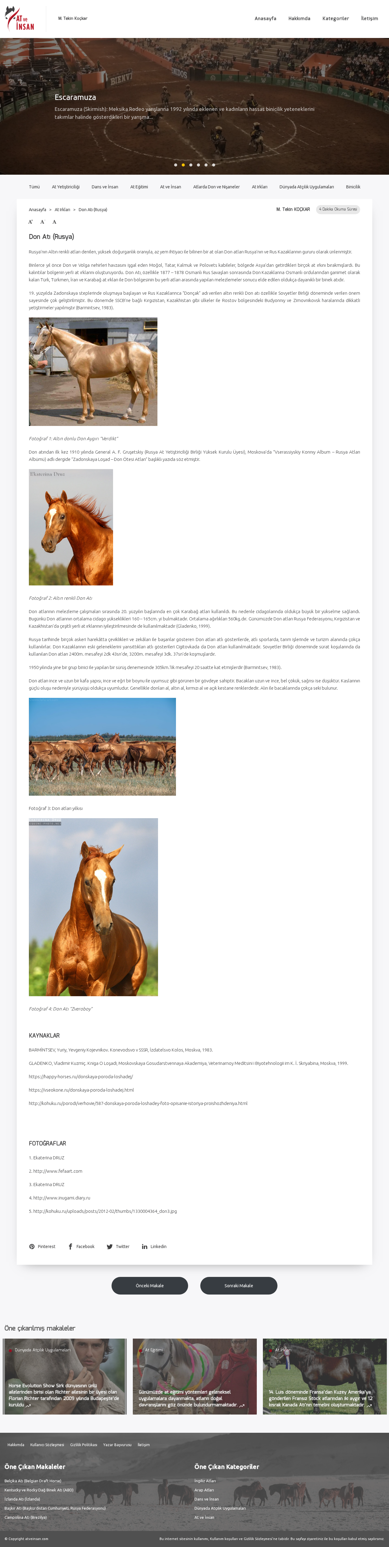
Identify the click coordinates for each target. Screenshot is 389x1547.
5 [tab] (206, 164)
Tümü (34, 186)
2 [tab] (183, 164)
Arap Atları (204, 1490)
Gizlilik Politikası (83, 1445)
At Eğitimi (139, 186)
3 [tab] (190, 164)
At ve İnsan (170, 186)
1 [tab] (175, 164)
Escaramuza (75, 97)
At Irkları (259, 186)
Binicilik (353, 186)
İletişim (369, 18)
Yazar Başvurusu (117, 1445)
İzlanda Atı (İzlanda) (22, 1499)
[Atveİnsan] (19, 19)
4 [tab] (198, 164)
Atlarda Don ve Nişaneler (216, 186)
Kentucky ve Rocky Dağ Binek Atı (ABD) (39, 1490)
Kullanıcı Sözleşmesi (47, 1445)
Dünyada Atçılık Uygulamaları (307, 186)
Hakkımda (300, 18)
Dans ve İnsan (105, 186)
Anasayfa (266, 18)
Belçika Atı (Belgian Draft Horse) (33, 1481)
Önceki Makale (150, 1285)
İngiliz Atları (205, 1481)
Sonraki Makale (239, 1285)
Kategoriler (336, 18)
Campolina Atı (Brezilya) (26, 1517)
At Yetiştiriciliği (66, 186)
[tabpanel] (194, 106)
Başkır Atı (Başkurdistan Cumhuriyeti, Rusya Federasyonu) (55, 1508)
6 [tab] (213, 164)
